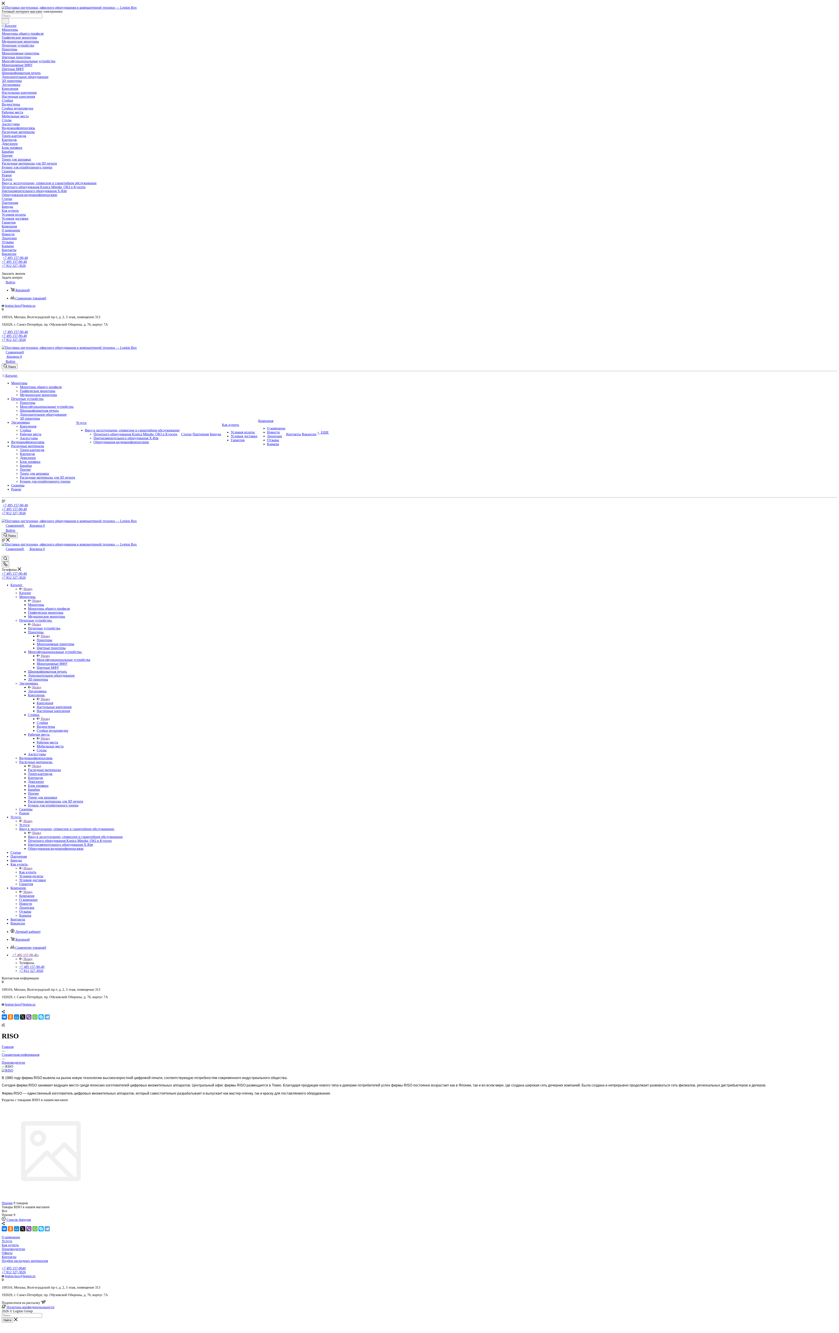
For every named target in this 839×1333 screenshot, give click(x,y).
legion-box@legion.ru (20, 306)
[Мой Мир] (16, 1017)
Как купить (27, 872)
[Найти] (5, 21)
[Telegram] (47, 1017)
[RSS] (3, 1025)
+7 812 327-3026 (14, 1272)
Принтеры (44, 640)
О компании (11, 1237)
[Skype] (41, 1017)
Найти (7, 1320)
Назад (28, 589)
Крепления (45, 703)
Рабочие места (47, 742)
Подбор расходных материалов (25, 1261)
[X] (22, 1017)
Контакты (9, 1257)
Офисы (7, 1253)
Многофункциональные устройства (63, 660)
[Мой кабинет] (4, 554)
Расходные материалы (44, 770)
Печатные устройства (44, 628)
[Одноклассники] (10, 1017)
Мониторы (36, 605)
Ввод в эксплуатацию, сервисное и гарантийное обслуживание (75, 837)
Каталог (25, 593)
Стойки (42, 723)
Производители (13, 1249)
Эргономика (37, 691)
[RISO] (7, 1070)
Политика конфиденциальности (30, 1307)
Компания (26, 896)
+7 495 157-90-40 (15, 258)
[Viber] (28, 1017)
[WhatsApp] (35, 1017)
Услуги (24, 825)
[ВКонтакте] (4, 1017)
